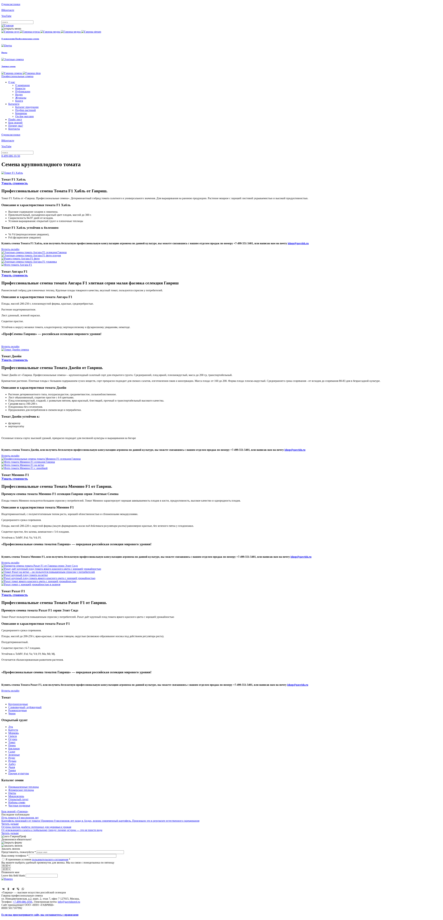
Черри (12, 713)
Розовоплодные (17, 710)
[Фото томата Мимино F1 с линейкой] (24, 468)
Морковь (13, 733)
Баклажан (14, 748)
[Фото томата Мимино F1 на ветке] (22, 465)
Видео (19, 94)
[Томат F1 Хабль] (12, 172)
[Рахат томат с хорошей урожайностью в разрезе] (30, 584)
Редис (11, 757)
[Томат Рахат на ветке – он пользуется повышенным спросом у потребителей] (48, 571)
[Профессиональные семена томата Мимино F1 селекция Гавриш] (41, 458)
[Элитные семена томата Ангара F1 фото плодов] (31, 255)
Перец (12, 745)
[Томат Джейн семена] (15, 349)
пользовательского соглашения (50, 859)
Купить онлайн (10, 249)
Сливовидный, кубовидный (25, 707)
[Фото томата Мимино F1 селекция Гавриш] (28, 461)
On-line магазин (24, 116)
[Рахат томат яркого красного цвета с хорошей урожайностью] (38, 581)
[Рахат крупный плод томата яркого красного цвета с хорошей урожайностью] (48, 578)
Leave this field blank (13, 875)
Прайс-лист (15, 119)
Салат (11, 751)
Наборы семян (16, 802)
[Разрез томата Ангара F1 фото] (20, 258)
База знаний (15, 122)
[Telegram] (13, 889)
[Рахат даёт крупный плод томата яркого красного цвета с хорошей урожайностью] (51, 568)
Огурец (12, 739)
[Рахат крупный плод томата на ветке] (24, 575)
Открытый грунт (18, 799)
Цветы (12, 793)
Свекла (12, 736)
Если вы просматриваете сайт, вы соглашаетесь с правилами (39, 914)
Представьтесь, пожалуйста (18, 852)
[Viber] (18, 889)
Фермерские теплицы (21, 790)
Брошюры (21, 113)
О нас (11, 82)
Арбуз (11, 764)
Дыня (11, 767)
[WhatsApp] (23, 889)
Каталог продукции (27, 107)
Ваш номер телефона (14, 855)
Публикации (22, 91)
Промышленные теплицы (23, 786)
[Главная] (7, 25)
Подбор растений (25, 110)
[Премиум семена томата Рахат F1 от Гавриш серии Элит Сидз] (39, 565)
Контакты (14, 128)
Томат (11, 742)
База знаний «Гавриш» (14, 811)
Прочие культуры (18, 773)
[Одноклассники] (8, 889)
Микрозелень (16, 796)
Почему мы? (15, 125)
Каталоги (13, 103)
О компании (22, 85)
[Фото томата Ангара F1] (16, 264)
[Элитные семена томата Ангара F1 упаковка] (29, 261)
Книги (19, 100)
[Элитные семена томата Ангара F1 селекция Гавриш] (34, 252)
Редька (12, 760)
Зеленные (14, 754)
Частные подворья (19, 805)
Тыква (12, 770)
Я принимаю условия (38, 859)
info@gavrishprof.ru (69, 901)
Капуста (13, 729)
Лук (10, 726)
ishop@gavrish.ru (298, 243)
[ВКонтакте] (3, 889)
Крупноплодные (18, 704)
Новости (20, 88)
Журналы (20, 97)
